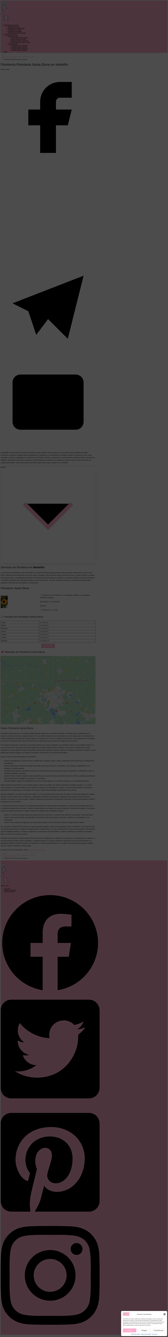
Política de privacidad (146, 1334)
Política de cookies (135, 1334)
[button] (164, 1314)
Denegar (144, 1330)
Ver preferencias (158, 1330)
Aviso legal (154, 1334)
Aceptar (129, 1330)
